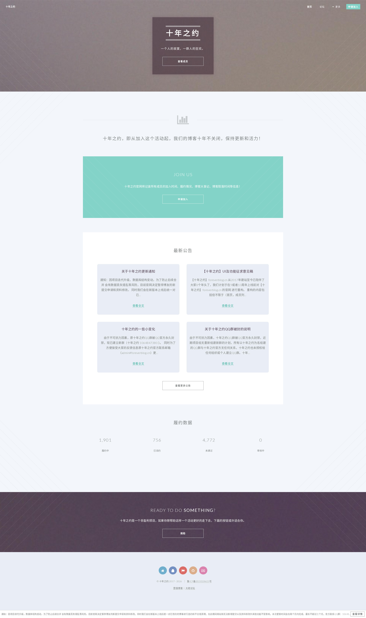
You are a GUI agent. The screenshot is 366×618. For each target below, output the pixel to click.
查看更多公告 (183, 385)
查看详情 (357, 614)
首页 (309, 6)
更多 (337, 6)
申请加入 (353, 6)
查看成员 (183, 61)
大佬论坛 (190, 588)
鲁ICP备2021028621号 (199, 581)
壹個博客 (178, 588)
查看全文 (138, 305)
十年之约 (10, 6)
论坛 (322, 6)
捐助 (183, 533)
